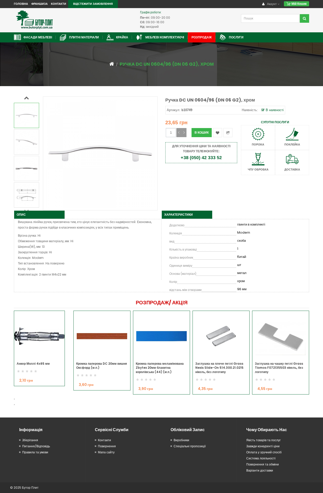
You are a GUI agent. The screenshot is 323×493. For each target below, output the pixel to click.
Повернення (107, 446)
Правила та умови (35, 452)
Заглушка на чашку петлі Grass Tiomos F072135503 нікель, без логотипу (279, 367)
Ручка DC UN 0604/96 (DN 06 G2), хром (167, 64)
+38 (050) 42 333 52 (201, 157)
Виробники (181, 440)
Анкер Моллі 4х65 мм (33, 363)
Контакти (58, 4)
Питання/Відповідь (36, 446)
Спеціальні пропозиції (190, 446)
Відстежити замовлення (93, 4)
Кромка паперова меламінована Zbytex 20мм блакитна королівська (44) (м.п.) (160, 367)
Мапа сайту (106, 452)
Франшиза (39, 4)
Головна (21, 4)
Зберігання (30, 440)
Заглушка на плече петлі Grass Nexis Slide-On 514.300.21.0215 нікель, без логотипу (219, 367)
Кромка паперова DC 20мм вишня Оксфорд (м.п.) (101, 365)
